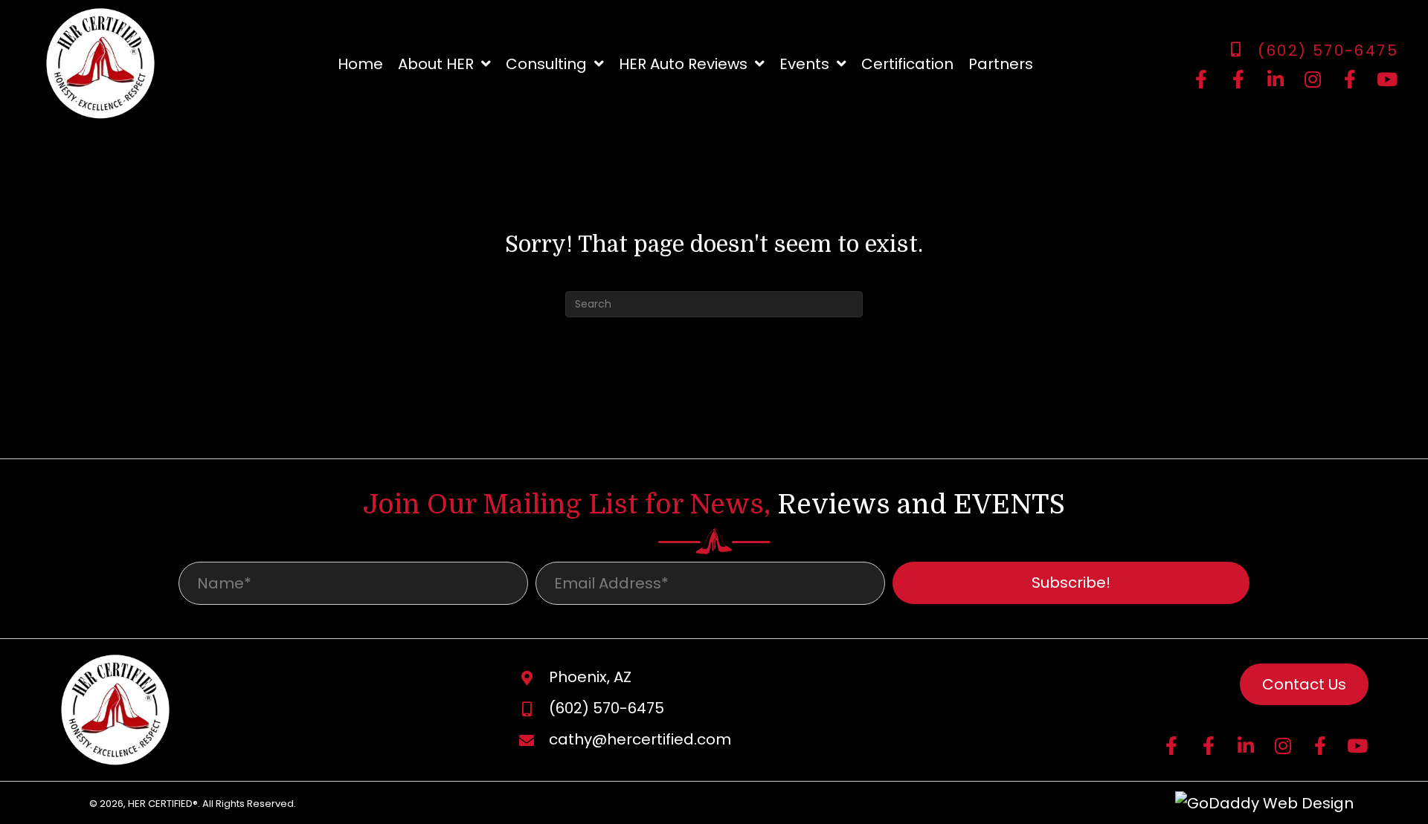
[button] (1201, 79)
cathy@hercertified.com (640, 739)
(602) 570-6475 (1328, 50)
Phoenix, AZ (590, 676)
